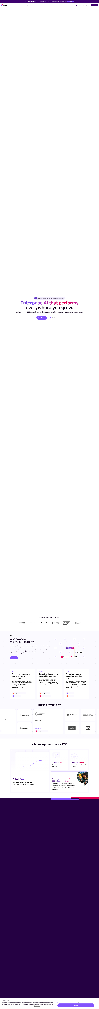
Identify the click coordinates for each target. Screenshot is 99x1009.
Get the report (70, 1)
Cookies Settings (76, 1002)
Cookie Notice (37, 1005)
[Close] (96, 1003)
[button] (4, 5)
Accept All (76, 1005)
